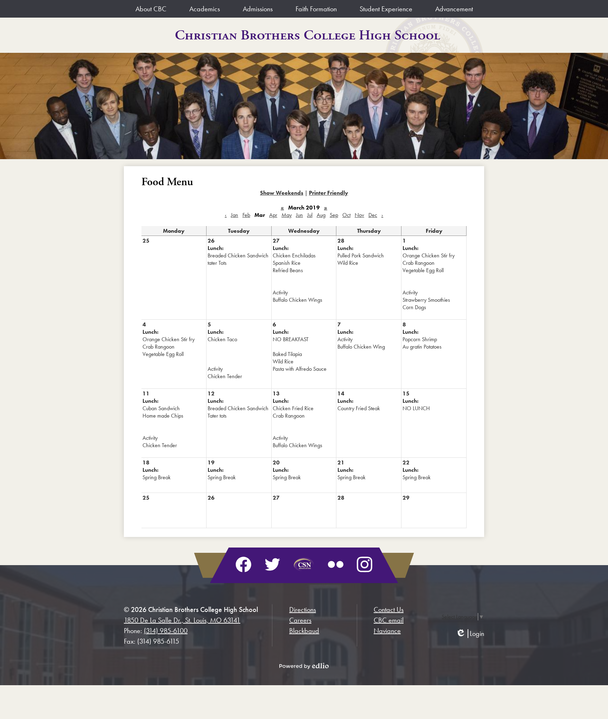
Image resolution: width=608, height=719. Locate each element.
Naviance (387, 630)
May (286, 215)
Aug (321, 215)
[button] (151, 9)
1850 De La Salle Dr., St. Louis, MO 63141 (182, 620)
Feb (246, 215)
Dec (372, 215)
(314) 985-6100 (166, 630)
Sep (334, 215)
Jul (309, 215)
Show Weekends (281, 192)
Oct (346, 215)
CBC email (389, 620)
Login (470, 633)
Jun (299, 215)
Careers (300, 620)
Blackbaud (304, 630)
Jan (234, 215)
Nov (359, 215)
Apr (273, 215)
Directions (302, 609)
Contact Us (389, 609)
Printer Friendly (328, 192)
